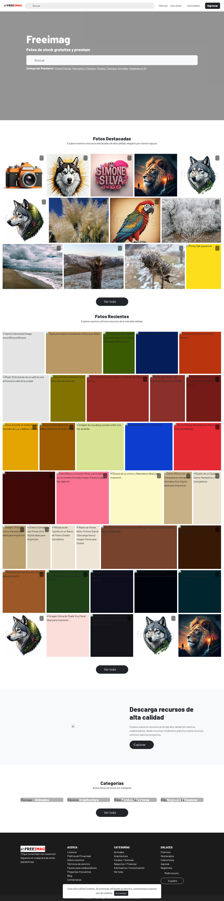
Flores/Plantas (63, 68)
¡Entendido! (121, 893)
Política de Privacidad (79, 856)
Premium (166, 852)
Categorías (193, 5)
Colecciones (167, 859)
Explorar (176, 5)
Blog (69, 875)
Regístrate (166, 867)
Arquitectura (121, 856)
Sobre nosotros (75, 859)
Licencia (72, 852)
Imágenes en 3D (137, 68)
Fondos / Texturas (107, 68)
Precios (163, 5)
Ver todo (110, 301)
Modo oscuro (171, 873)
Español (172, 880)
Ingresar (165, 863)
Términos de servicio (78, 863)
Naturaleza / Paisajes (84, 68)
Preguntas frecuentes (79, 871)
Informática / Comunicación (129, 867)
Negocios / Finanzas (125, 863)
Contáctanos (74, 879)
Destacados (167, 856)
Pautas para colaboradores (82, 867)
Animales (123, 68)
